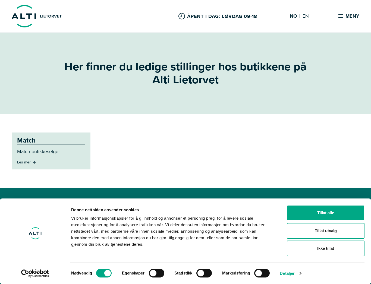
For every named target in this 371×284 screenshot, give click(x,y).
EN (306, 16)
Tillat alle (325, 212)
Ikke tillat (325, 248)
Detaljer (287, 273)
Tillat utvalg (326, 230)
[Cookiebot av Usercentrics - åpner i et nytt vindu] (35, 273)
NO (293, 16)
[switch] (156, 273)
